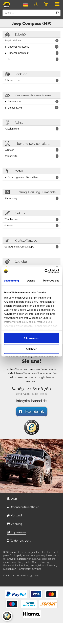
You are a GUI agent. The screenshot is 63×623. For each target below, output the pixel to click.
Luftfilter (31, 149)
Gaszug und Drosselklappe (31, 246)
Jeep (16, 23)
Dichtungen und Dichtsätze (32, 177)
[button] (35, 4)
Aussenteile (32, 101)
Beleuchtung (32, 107)
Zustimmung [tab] (11, 280)
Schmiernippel (31, 80)
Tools (31, 59)
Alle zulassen (31, 337)
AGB (13, 498)
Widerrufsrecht (20, 540)
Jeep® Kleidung (31, 40)
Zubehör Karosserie (32, 46)
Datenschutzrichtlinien (24, 507)
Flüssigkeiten (31, 128)
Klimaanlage (31, 198)
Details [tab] (31, 280)
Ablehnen (31, 349)
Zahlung (16, 523)
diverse (31, 225)
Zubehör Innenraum (32, 53)
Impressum (18, 532)
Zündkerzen (31, 219)
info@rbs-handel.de (31, 401)
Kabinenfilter (31, 156)
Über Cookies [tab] (51, 280)
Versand (16, 515)
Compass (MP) (37, 23)
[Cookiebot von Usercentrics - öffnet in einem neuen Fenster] (45, 271)
